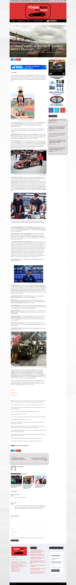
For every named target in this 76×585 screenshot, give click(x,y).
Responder (16, 499)
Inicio (11, 23)
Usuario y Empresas (38, 20)
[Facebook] (55, 1)
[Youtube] (64, 1)
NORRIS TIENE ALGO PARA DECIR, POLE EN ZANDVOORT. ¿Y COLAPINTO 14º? (37, 572)
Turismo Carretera (21, 20)
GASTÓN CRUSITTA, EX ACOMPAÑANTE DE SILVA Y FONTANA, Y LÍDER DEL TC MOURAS (57, 142)
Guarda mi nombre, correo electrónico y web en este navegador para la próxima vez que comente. (27, 537)
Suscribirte (63, 108)
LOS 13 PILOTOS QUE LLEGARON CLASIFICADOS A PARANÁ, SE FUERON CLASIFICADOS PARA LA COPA (37, 551)
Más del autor (23, 473)
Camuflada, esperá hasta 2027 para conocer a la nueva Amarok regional (38, 569)
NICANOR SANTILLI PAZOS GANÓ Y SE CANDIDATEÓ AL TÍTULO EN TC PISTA (37, 555)
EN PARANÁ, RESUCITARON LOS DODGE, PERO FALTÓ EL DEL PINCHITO (16, 486)
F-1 (31, 20)
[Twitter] (61, 1)
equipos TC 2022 (21, 445)
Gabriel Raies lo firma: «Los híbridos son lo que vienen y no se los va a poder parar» (39, 459)
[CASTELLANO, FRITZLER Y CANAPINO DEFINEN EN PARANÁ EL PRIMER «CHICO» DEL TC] (28, 480)
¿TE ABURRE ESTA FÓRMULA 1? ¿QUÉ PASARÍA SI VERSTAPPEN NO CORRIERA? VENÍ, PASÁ (57, 149)
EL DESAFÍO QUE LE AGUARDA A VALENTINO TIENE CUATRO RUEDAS (18, 459)
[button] (64, 21)
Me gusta (51, 108)
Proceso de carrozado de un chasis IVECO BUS (56, 134)
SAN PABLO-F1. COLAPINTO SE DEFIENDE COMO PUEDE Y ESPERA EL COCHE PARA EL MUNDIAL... (57, 128)
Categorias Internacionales (25, 0)
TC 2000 (27, 20)
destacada (16, 445)
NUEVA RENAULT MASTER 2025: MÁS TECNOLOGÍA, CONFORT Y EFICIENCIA (57, 120)
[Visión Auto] (38, 11)
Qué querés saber (35, 0)
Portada (13, 20)
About (61, 583)
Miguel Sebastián (15, 55)
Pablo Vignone (51, 151)
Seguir (57, 108)
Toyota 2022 (26, 445)
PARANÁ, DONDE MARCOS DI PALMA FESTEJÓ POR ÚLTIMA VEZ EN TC (40, 486)
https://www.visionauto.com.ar (16, 559)
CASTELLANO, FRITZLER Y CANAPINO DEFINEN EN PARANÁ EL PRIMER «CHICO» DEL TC (28, 486)
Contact (64, 583)
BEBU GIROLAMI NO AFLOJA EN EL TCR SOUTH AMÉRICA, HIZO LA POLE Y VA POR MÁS (38, 562)
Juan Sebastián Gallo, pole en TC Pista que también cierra (37, 566)
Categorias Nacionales (14, 0)
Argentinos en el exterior (45, 0)
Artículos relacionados (16, 473)
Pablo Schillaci (51, 122)
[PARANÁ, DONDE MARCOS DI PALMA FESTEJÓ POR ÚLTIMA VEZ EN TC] (40, 480)
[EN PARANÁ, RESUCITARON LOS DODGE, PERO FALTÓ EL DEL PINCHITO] (16, 480)
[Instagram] (58, 1)
